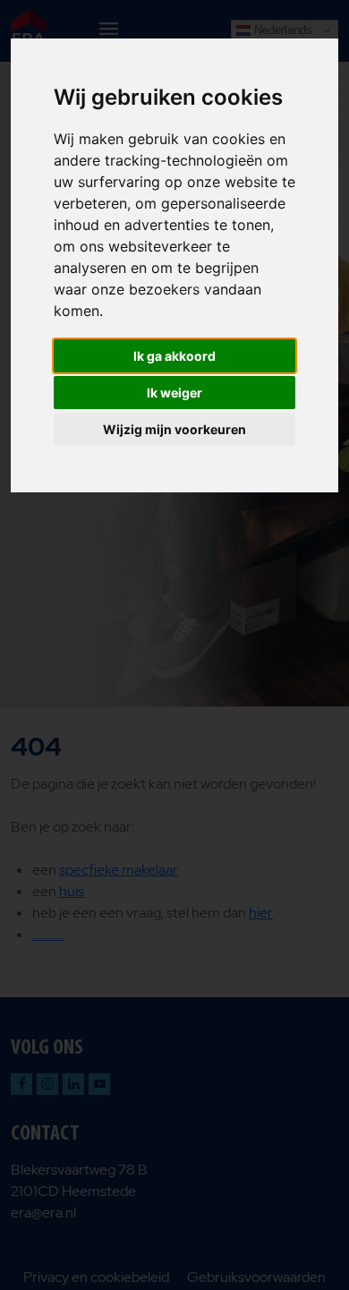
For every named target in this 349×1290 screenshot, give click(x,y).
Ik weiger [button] (174, 392)
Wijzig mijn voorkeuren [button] (174, 429)
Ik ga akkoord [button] (174, 355)
